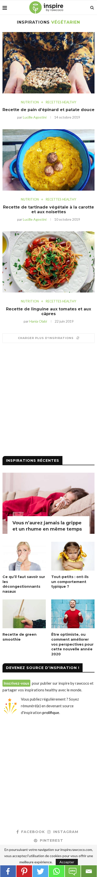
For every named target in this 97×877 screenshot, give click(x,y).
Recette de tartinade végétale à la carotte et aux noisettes (48, 209)
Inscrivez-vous (16, 683)
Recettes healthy (61, 102)
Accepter (66, 862)
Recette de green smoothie (19, 637)
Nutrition (30, 102)
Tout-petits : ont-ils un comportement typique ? (70, 582)
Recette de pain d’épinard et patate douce (48, 109)
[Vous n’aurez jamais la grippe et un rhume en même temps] (48, 503)
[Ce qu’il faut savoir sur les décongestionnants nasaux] (24, 556)
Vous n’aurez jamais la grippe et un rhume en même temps (47, 526)
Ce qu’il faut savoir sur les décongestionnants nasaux (23, 584)
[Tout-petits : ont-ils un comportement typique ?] (73, 556)
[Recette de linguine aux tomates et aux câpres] (48, 262)
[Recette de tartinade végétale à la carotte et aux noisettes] (48, 160)
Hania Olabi (38, 321)
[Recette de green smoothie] (24, 613)
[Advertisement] (48, 401)
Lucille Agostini (35, 117)
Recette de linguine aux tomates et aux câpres (48, 311)
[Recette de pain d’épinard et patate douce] (48, 62)
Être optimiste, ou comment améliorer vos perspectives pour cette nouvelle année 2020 (72, 644)
